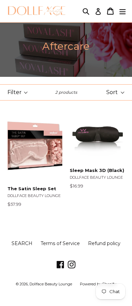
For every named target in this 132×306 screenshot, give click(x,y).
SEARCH (22, 243)
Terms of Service (60, 243)
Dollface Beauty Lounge (51, 284)
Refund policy (104, 243)
